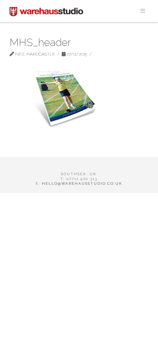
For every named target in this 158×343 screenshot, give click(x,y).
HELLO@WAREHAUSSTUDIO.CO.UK (82, 183)
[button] (142, 11)
